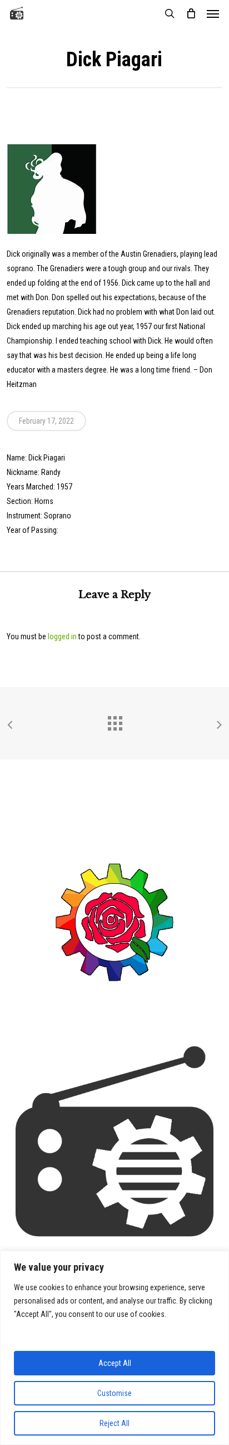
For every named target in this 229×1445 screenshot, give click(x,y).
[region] (114, 1348)
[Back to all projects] (114, 720)
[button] (213, 13)
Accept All (114, 1363)
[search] (169, 13)
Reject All (114, 1423)
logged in (62, 636)
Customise (114, 1393)
